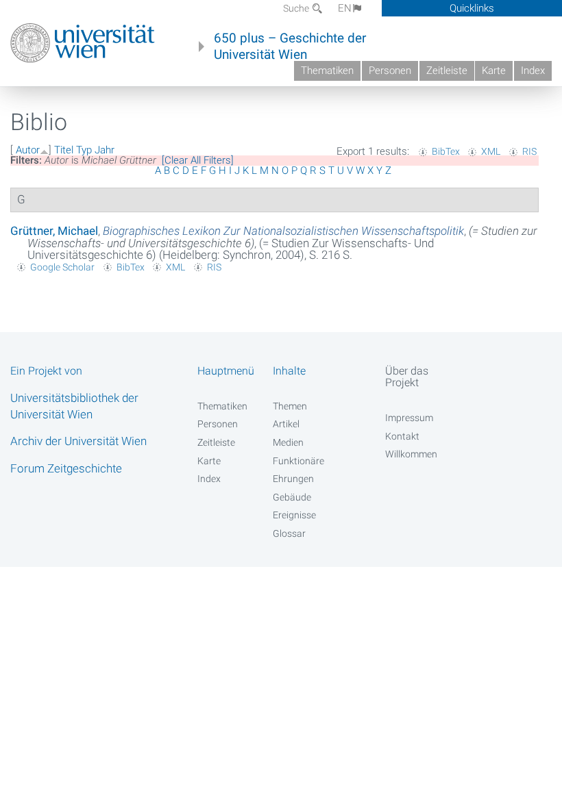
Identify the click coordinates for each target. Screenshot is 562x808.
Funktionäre (298, 460)
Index (533, 70)
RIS (529, 151)
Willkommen (411, 454)
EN (345, 8)
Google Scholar (62, 267)
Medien (288, 442)
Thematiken (327, 70)
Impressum (409, 417)
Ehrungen (293, 478)
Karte (494, 70)
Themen (290, 406)
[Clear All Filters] (198, 160)
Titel (63, 150)
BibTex (446, 151)
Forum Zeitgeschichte (66, 468)
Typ (84, 150)
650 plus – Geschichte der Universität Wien (290, 46)
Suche (297, 8)
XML (490, 151)
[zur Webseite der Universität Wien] (82, 43)
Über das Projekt (406, 376)
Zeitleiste (446, 70)
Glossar (289, 533)
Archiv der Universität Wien (78, 441)
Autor (28, 150)
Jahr (104, 150)
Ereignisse (294, 514)
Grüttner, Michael (54, 231)
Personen (390, 70)
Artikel (286, 423)
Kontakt (402, 436)
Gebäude (292, 497)
